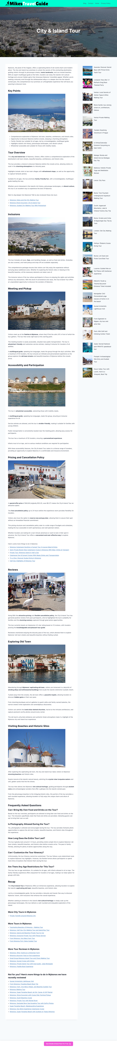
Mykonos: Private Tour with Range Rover (24, 1000)
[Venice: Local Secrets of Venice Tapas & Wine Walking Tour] (87, 96)
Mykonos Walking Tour (17, 989)
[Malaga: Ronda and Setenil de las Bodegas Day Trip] (87, 159)
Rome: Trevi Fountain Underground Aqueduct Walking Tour (102, 195)
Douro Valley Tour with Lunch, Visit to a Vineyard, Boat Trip (101, 371)
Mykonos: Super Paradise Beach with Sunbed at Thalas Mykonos (32, 1012)
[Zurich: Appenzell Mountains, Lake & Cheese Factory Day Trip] (87, 209)
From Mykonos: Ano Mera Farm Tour (22, 938)
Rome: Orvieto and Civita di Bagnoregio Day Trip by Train (103, 220)
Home (97, 3)
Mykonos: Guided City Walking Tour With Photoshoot (28, 205)
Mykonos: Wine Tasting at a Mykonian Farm (25, 953)
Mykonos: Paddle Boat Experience (21, 966)
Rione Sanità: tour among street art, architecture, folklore (102, 107)
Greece (54, 34)
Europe (48, 34)
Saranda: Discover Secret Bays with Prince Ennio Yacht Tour (102, 69)
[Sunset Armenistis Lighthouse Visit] (87, 310)
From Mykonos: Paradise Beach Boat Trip (24, 984)
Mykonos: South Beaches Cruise (21, 998)
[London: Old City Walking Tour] (87, 234)
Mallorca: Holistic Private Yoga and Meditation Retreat (102, 170)
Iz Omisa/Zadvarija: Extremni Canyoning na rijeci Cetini (102, 145)
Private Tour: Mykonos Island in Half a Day (24, 552)
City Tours (41, 34)
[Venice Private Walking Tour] (87, 121)
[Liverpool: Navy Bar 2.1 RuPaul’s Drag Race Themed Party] (87, 83)
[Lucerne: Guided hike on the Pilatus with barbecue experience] (87, 272)
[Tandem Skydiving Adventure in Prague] (87, 134)
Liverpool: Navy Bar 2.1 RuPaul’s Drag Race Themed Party (102, 82)
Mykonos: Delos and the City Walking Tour (24, 200)
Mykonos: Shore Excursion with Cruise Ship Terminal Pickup (30, 995)
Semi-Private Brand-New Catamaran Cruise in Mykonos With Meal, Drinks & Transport (39, 550)
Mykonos (61, 34)
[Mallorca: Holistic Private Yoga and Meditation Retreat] (87, 171)
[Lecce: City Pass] (87, 184)
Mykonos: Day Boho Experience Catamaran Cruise (27, 1009)
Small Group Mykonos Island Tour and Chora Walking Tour (30, 958)
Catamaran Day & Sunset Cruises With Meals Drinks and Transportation (34, 555)
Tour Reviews (69, 34)
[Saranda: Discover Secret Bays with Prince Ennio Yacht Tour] (87, 71)
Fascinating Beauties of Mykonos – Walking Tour (26, 927)
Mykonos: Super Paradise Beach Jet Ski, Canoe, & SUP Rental (31, 992)
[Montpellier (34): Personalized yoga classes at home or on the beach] (87, 297)
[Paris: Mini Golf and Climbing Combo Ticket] (87, 335)
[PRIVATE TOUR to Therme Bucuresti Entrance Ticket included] (87, 284)
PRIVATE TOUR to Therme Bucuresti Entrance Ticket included (102, 283)
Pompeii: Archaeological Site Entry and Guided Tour (102, 359)
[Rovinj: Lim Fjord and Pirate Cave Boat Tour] (87, 259)
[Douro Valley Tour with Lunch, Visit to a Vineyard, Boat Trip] (87, 372)
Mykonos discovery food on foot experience (25, 955)
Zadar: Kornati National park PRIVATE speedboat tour (102, 346)
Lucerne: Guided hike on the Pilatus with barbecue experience (103, 271)
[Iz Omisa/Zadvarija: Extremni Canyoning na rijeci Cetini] (87, 146)
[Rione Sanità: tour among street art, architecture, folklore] (87, 108)
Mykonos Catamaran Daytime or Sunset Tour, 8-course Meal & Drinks (33, 547)
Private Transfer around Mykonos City (23, 916)
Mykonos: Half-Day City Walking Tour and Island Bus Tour (29, 930)
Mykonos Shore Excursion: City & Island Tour (25, 203)
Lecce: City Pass (99, 180)
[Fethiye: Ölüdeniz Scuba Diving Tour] (87, 247)
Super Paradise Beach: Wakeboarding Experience (27, 1006)
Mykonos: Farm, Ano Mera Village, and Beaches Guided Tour (31, 987)
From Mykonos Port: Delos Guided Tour (23, 941)
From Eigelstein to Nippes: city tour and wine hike (101, 321)
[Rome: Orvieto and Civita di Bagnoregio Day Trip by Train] (87, 222)
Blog (84, 3)
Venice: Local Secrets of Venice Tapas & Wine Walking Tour (102, 95)
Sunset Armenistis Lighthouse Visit (22, 981)
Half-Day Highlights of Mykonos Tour (22, 561)
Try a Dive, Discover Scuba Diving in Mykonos (25, 558)
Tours (77, 34)
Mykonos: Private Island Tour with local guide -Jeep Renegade (31, 964)
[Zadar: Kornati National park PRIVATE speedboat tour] (87, 347)
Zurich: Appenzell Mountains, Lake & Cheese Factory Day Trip (102, 208)
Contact (90, 3)
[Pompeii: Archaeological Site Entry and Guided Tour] (87, 360)
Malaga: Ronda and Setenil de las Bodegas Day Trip (102, 157)
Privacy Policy (106, 3)
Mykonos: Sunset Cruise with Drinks (22, 961)
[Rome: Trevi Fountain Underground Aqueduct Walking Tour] (87, 196)
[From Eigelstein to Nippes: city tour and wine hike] (87, 322)
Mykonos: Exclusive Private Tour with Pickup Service (28, 936)
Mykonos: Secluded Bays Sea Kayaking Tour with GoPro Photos (32, 1003)
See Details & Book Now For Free (57, 1044)
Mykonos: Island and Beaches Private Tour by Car (27, 933)
